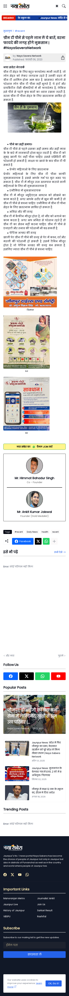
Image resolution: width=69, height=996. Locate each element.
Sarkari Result (45, 910)
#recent (20, 31)
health (45, 531)
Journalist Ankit (46, 898)
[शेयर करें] (61, 57)
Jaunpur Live (10, 904)
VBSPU (6, 916)
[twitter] (26, 676)
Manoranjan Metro (14, 898)
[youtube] (58, 676)
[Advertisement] (34, 613)
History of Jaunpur (14, 910)
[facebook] (10, 676)
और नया (10, 655)
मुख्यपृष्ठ (7, 31)
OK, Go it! (53, 983)
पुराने (60, 655)
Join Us (41, 904)
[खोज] (64, 6)
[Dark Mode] (57, 6)
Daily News (32, 531)
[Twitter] (38, 541)
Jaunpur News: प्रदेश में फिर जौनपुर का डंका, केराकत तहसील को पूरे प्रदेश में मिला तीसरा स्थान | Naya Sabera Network (46, 749)
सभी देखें (58, 552)
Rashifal (41, 916)
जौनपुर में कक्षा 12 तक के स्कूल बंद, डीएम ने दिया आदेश (47, 790)
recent (55, 531)
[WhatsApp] (46, 541)
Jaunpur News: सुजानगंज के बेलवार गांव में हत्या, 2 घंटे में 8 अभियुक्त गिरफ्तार (47, 771)
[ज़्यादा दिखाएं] (54, 541)
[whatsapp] (42, 676)
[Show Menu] (5, 6)
